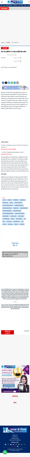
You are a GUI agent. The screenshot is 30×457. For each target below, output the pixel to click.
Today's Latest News (19, 213)
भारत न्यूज (4, 224)
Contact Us (15, 436)
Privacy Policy (15, 438)
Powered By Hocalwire (15, 450)
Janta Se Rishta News (8, 205)
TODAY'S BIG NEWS (17, 210)
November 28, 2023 (6, 154)
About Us (15, 435)
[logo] (15, 2)
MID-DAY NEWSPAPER (7, 208)
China (4, 199)
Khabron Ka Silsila (19, 205)
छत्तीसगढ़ (15, 5)
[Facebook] (3, 82)
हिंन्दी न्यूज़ (16, 224)
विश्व (22, 5)
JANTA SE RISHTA (18, 202)
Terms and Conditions (15, 440)
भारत (4, 5)
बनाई (22, 221)
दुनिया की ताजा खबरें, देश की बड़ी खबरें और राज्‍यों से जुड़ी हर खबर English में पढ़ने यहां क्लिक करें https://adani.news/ (15, 254)
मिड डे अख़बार (10, 224)
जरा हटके (8, 42)
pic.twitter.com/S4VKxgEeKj (8, 149)
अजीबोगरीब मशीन (5, 216)
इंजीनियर (12, 218)
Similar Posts (7, 332)
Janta (11, 202)
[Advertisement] (15, 25)
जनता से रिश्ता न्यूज (16, 221)
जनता (4, 221)
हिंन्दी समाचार (22, 224)
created (9, 199)
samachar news (23, 208)
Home (2, 42)
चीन (24, 218)
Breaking (4, 8)
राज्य (19, 5)
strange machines (7, 210)
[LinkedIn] (9, 82)
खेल (25, 5)
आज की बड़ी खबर (21, 216)
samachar (16, 208)
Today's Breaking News (8, 213)
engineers (15, 199)
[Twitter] (6, 82)
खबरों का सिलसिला (19, 218)
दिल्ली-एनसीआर (9, 5)
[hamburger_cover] (2, 2)
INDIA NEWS (5, 202)
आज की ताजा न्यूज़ (13, 216)
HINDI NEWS (22, 199)
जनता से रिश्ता (9, 221)
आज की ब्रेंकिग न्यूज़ (6, 218)
